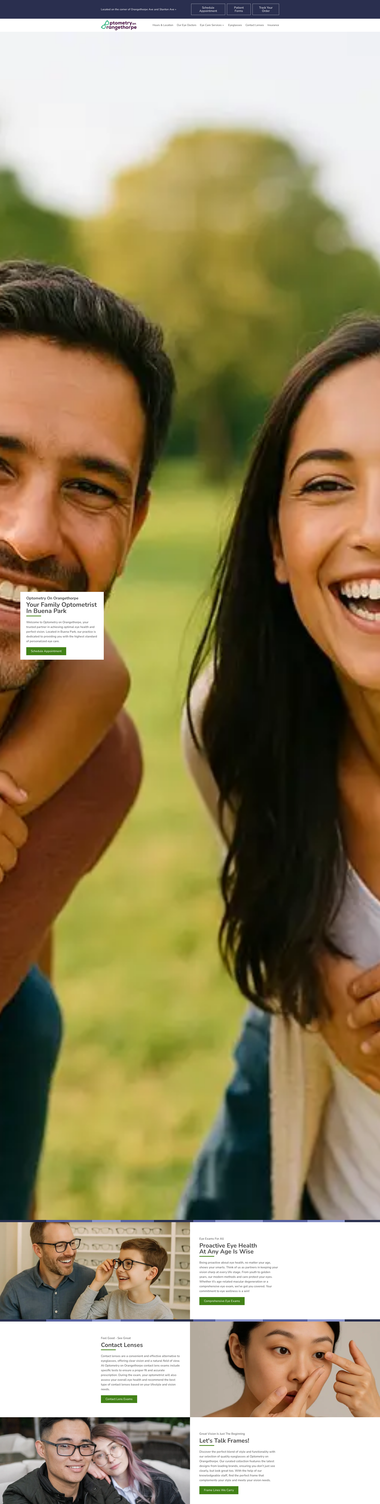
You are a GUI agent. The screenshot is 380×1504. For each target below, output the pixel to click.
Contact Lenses (255, 25)
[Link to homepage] (119, 25)
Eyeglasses (235, 25)
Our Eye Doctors (186, 25)
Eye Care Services (211, 25)
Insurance (273, 25)
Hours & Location (163, 25)
